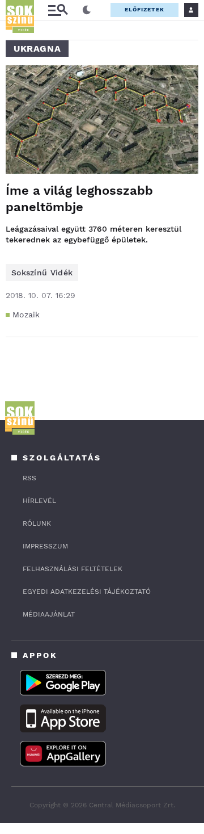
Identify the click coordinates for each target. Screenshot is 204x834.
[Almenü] (57, 10)
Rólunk (37, 523)
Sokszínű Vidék (42, 272)
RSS (29, 478)
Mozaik (26, 314)
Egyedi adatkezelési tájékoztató (87, 592)
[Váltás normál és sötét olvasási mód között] (87, 10)
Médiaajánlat (49, 614)
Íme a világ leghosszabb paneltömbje (79, 198)
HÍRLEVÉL (39, 501)
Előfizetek (144, 9)
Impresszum (45, 546)
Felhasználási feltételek (72, 569)
